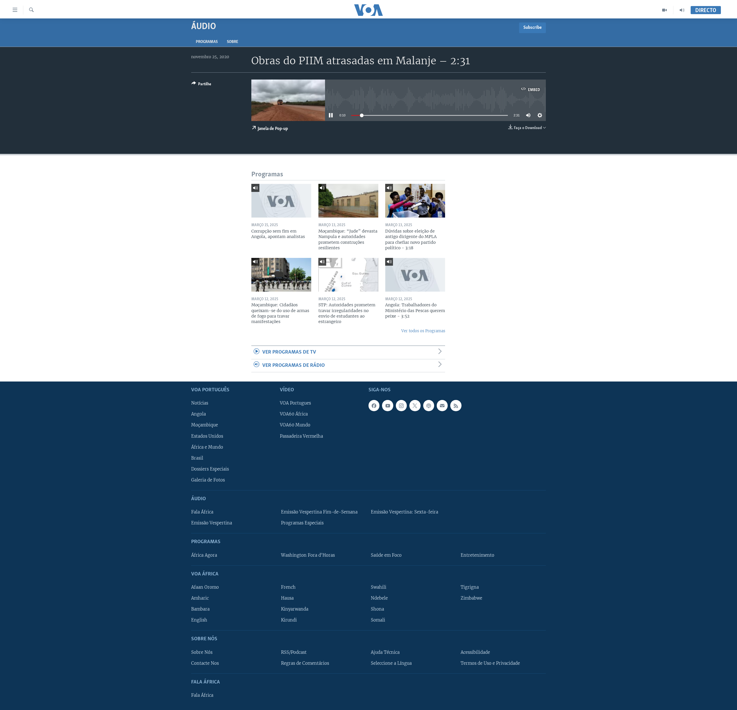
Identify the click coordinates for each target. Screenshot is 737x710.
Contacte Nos (205, 663)
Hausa (287, 598)
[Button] (201, 85)
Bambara (200, 609)
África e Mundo (207, 447)
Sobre (232, 42)
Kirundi (289, 620)
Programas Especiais (302, 523)
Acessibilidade (475, 652)
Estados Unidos (207, 436)
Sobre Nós (201, 652)
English (199, 620)
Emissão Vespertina (211, 523)
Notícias (199, 403)
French (288, 587)
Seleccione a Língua (391, 663)
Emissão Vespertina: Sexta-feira (404, 512)
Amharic (200, 598)
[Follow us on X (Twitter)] (414, 405)
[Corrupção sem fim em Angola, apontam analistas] (281, 201)
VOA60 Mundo (295, 425)
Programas (207, 42)
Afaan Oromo (205, 587)
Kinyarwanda (294, 609)
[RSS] (455, 405)
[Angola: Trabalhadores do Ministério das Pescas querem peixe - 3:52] (415, 275)
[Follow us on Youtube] (387, 405)
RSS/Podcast (294, 652)
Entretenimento (477, 555)
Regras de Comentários (305, 663)
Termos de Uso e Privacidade (490, 663)
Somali (378, 620)
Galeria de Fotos (208, 480)
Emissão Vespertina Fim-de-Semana (319, 512)
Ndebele (379, 598)
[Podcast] (428, 405)
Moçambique (204, 425)
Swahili (378, 587)
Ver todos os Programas (423, 330)
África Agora (204, 555)
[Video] (664, 10)
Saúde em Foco (386, 555)
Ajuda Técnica (385, 652)
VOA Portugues (295, 403)
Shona (377, 609)
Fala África (202, 512)
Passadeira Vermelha (301, 436)
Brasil (197, 458)
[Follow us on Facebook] (373, 405)
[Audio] (682, 10)
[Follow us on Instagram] (401, 405)
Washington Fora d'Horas (308, 555)
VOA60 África (294, 414)
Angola (198, 414)
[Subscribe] (442, 405)
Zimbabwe (471, 598)
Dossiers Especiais (210, 469)
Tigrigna (470, 587)
